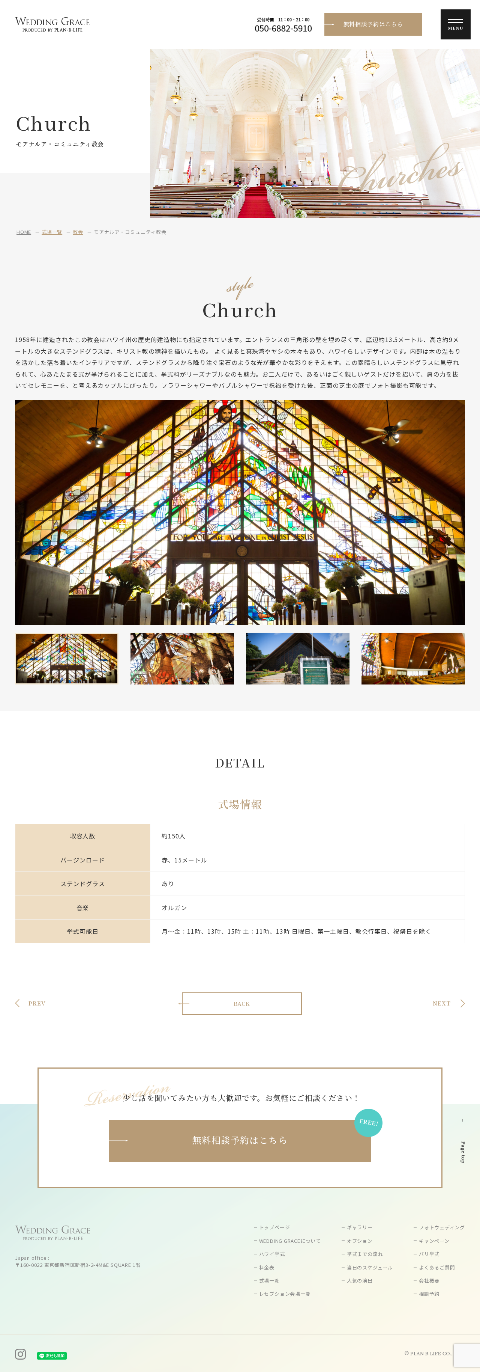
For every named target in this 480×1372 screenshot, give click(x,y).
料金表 (266, 1267)
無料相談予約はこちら (373, 24)
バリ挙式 (429, 1253)
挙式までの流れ (365, 1253)
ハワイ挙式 (272, 1253)
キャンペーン (434, 1240)
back (242, 1003)
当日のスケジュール (370, 1267)
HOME (23, 231)
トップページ (274, 1227)
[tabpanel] (240, 512)
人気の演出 (360, 1280)
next (442, 1003)
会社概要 (429, 1280)
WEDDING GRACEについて (290, 1240)
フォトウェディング (442, 1227)
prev (37, 1003)
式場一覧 (52, 231)
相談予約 (429, 1293)
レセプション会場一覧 (285, 1293)
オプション (360, 1240)
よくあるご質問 (437, 1267)
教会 (78, 231)
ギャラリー (360, 1227)
